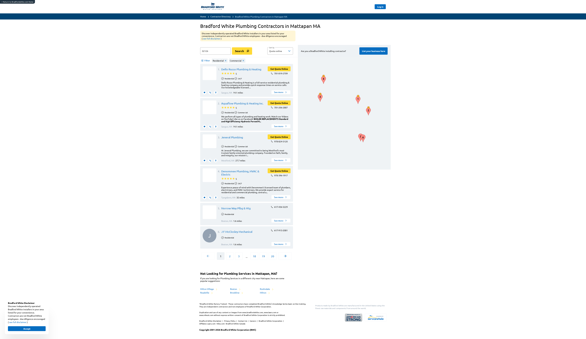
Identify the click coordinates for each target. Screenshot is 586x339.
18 (254, 256)
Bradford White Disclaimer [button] (210, 321)
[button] (280, 51)
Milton (263, 292)
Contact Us (243, 321)
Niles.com (221, 323)
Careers (253, 321)
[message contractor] (204, 92)
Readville (205, 292)
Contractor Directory (220, 16)
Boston (233, 289)
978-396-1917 (281, 175)
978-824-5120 (281, 141)
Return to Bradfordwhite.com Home (17, 2)
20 (272, 256)
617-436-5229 (281, 207)
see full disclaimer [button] (212, 38)
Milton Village (207, 289)
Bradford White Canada (235, 323)
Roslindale (265, 289)
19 (263, 256)
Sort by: (272, 48)
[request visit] (215, 92)
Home (203, 16)
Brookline (235, 292)
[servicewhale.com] (376, 317)
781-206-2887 (281, 107)
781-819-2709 (281, 73)
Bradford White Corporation (271, 321)
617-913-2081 (281, 230)
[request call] (210, 92)
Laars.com (211, 323)
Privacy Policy (230, 321)
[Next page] (285, 256)
